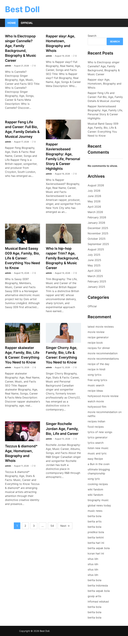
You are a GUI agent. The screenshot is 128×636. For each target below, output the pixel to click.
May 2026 (94, 201)
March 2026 (95, 212)
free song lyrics (97, 380)
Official (27, 23)
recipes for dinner (99, 348)
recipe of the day (98, 364)
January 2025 (96, 286)
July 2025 (94, 254)
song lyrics (94, 374)
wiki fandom (95, 489)
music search (96, 385)
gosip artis (94, 596)
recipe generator (98, 337)
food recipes (96, 426)
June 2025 (94, 260)
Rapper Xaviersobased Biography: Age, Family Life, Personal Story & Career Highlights (105, 112)
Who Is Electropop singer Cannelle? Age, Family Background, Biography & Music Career (104, 68)
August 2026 (96, 185)
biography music (98, 500)
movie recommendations (103, 358)
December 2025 (98, 228)
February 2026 (97, 217)
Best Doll (22, 9)
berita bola (94, 516)
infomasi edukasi (98, 601)
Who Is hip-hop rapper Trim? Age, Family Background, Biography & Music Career (62, 258)
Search (92, 35)
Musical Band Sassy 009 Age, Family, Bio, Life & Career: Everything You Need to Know (22, 258)
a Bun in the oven (99, 464)
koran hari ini (96, 553)
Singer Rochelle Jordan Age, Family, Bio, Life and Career (62, 429)
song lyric (94, 478)
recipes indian (96, 421)
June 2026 (94, 196)
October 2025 (97, 238)
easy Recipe (95, 458)
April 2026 (94, 206)
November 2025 (98, 233)
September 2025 (98, 244)
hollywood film (97, 406)
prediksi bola (96, 532)
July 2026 (94, 190)
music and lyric (97, 453)
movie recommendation (103, 353)
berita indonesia (98, 585)
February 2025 (97, 281)
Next (65, 525)
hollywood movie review (103, 396)
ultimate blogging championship (99, 471)
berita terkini (96, 537)
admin (8, 65)
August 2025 (96, 249)
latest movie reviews (101, 326)
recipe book (95, 342)
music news (95, 510)
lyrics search (96, 442)
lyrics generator (98, 437)
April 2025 (94, 270)
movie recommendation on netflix (105, 414)
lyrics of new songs (100, 432)
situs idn (93, 558)
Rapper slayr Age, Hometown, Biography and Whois (104, 83)
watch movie (96, 401)
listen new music (98, 448)
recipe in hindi (96, 369)
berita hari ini (96, 542)
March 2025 (95, 276)
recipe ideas (95, 390)
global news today (99, 505)
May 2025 (94, 265)
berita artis (95, 521)
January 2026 (96, 222)
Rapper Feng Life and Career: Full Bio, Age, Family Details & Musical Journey (105, 97)
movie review (96, 332)
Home (12, 23)
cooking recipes (98, 484)
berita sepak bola (99, 548)
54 (52, 525)
